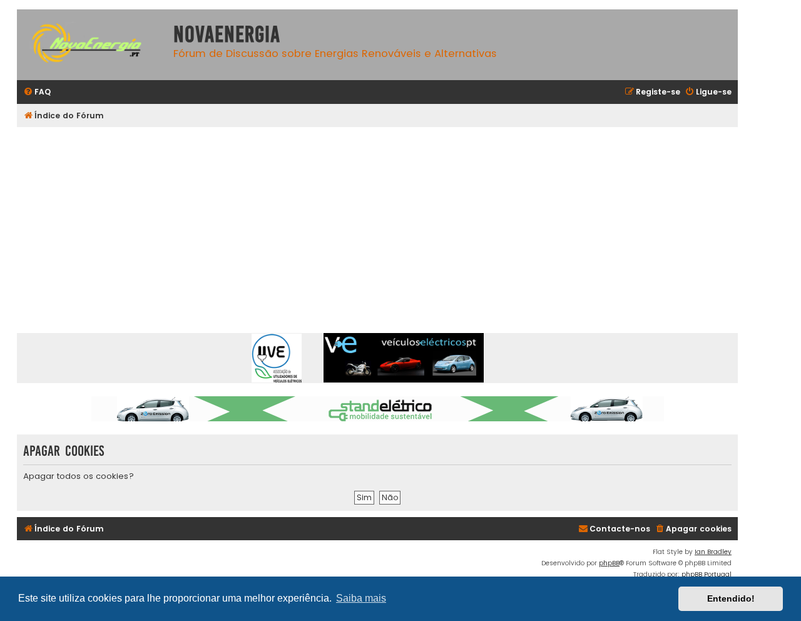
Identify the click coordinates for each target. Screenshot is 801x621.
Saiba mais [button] (361, 598)
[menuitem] (37, 92)
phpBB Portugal (706, 574)
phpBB (609, 563)
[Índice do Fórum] (92, 45)
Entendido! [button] (731, 598)
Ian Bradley (713, 552)
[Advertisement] (392, 221)
